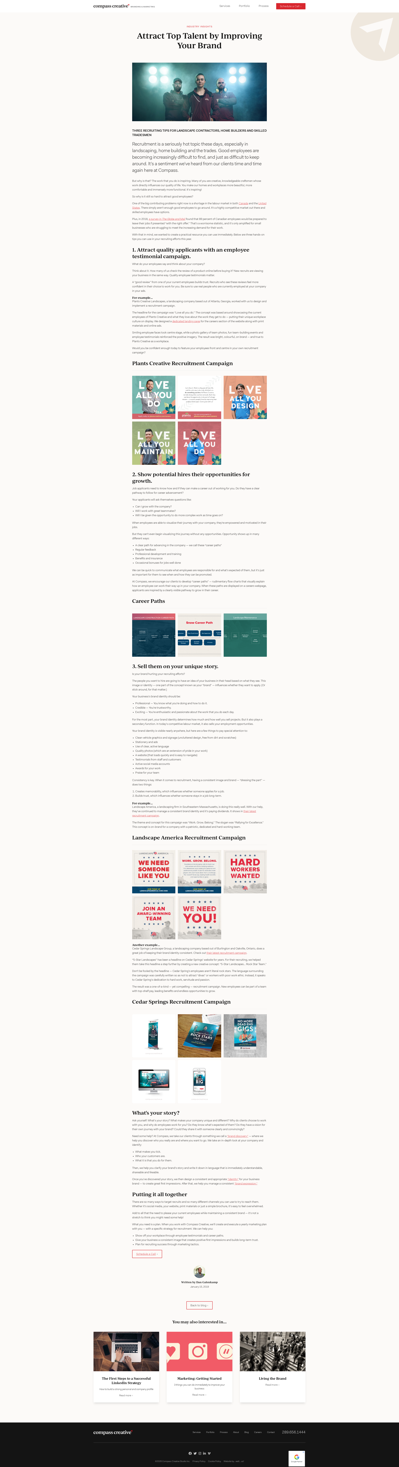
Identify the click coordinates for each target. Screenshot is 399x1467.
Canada (243, 203)
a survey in (167, 219)
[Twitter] (195, 1453)
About (236, 1432)
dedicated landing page (186, 321)
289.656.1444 (293, 1432)
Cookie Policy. (214, 1461)
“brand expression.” (245, 1183)
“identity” (233, 1179)
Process (264, 6)
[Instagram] (200, 1453)
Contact (271, 1432)
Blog (246, 1432)
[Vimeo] (209, 1453)
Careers (258, 1432)
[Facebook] (190, 1453)
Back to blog (198, 1305)
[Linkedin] (204, 1453)
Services (224, 6)
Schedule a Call (290, 6)
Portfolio (244, 6)
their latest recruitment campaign (227, 953)
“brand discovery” (237, 1136)
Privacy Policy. (199, 1461)
